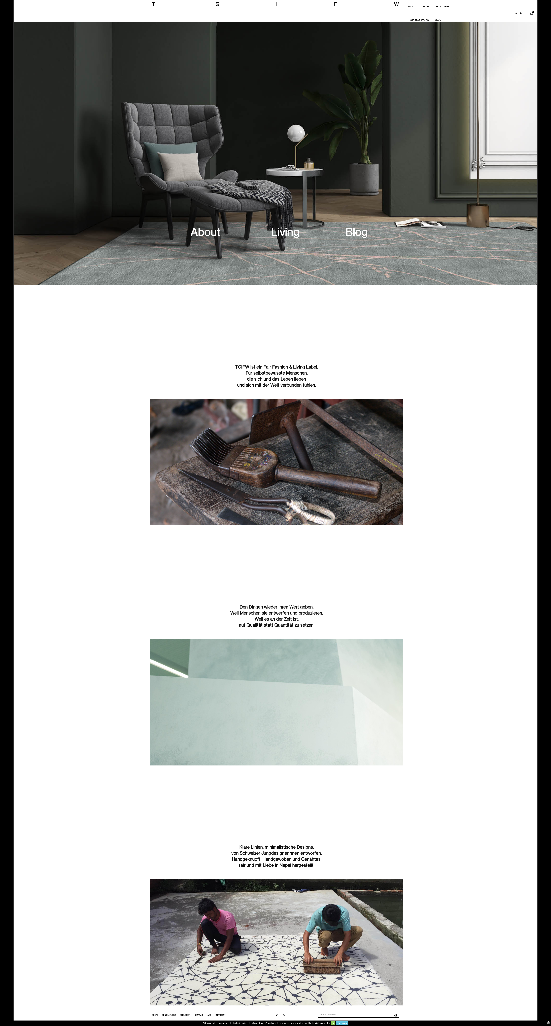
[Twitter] (276, 1015)
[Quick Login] (525, 13)
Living (285, 231)
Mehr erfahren (341, 1023)
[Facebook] (269, 1015)
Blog (356, 231)
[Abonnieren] (395, 1015)
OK (333, 1023)
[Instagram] (284, 1015)
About (205, 231)
